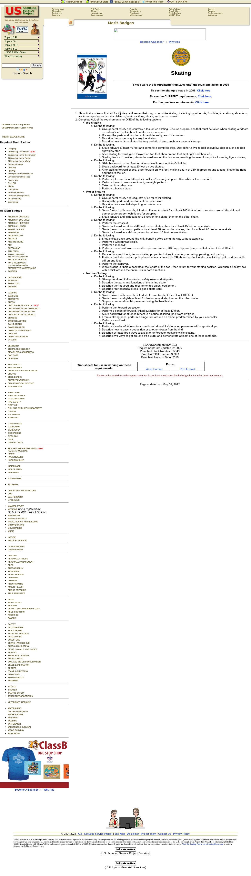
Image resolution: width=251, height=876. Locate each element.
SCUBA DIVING (15, 637)
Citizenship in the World (19, 161)
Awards (133, 9)
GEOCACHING (14, 433)
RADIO (11, 599)
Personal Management (18, 196)
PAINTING (12, 556)
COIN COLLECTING (17, 321)
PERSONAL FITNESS (18, 559)
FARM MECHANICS (16, 396)
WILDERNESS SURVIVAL (19, 727)
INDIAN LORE (14, 466)
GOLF (10, 439)
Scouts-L (56, 15)
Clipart (94, 11)
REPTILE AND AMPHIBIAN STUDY (24, 609)
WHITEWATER (14, 724)
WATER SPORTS (15, 714)
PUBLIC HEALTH (15, 587)
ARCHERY (12, 239)
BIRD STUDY (14, 283)
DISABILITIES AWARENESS (21, 352)
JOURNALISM (14, 478)
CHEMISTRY (13, 299)
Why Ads (49, 789)
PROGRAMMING (15, 584)
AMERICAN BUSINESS (18, 217)
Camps (211, 9)
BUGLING (12, 287)
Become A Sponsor (26, 789)
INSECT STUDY (15, 469)
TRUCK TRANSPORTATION (20, 696)
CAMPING (12, 293)
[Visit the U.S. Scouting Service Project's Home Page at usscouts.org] (22, 17)
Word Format (154, 369)
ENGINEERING (15, 377)
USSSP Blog (174, 15)
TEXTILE (12, 687)
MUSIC (11, 531)
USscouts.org (136, 15)
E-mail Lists (174, 11)
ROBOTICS (13, 615)
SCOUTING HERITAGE (18, 634)
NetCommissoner (215, 13)
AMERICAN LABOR (17, 226)
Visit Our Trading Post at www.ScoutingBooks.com (202, 844)
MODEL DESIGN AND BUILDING (23, 522)
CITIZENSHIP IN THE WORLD (21, 315)
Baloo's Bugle (175, 9)
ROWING (12, 618)
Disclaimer (133, 833)
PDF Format (187, 369)
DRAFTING (13, 358)
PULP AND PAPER (16, 593)
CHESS (11, 302)
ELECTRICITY (14, 364)
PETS (10, 565)
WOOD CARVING (16, 730)
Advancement (58, 9)
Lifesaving (13, 189)
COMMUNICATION (16, 327)
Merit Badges (175, 13)
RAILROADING (15, 602)
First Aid (12, 183)
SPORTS (12, 668)
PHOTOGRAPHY (15, 568)
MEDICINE (12, 509)
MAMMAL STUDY (16, 506)
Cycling (11, 170)
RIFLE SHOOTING (16, 612)
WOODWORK (14, 733)
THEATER (12, 690)
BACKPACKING (15, 277)
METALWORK (14, 515)
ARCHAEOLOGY (15, 235)
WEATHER (12, 718)
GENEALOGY (14, 430)
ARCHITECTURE (15, 242)
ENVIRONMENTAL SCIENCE (21, 383)
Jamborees (57, 13)
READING (12, 606)
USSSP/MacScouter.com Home (17, 128)
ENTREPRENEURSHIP (18, 380)
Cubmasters (135, 11)
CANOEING (13, 296)
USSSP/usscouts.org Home (16, 124)
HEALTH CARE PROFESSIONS (25, 449)
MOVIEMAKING (15, 528)
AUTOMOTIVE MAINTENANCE (22, 268)
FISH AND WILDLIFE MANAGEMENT (25, 408)
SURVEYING (14, 674)
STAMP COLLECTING (18, 671)
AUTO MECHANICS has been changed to (18, 264)
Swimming (13, 202)
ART (10, 245)
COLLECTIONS (15, 324)
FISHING (12, 411)
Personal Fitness (16, 192)
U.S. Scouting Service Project (95, 833)
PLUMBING (13, 577)
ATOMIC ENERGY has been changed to (18, 255)
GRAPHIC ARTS (15, 442)
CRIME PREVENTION (18, 337)
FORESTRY (13, 417)
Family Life (13, 180)
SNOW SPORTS (15, 659)
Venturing (212, 15)
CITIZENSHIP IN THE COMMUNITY (24, 308)
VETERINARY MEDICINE (19, 702)
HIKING (11, 454)
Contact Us (164, 833)
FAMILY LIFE (14, 392)
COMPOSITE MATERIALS (20, 330)
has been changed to (18, 711)
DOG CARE (13, 355)
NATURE (12, 537)
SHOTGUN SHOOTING (18, 646)
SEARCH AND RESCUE (19, 643)
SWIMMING (13, 681)
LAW (10, 494)
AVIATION (12, 271)
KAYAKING (13, 484)
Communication (15, 164)
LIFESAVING (14, 500)
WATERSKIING (14, 708)
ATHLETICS (13, 251)
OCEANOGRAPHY (16, 546)
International (96, 13)
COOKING (12, 333)
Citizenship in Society (21, 152)
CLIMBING (12, 318)
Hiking (11, 186)
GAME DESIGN (15, 424)
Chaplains (56, 11)
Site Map (120, 833)
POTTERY (12, 581)
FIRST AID (12, 405)
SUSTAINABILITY (16, 677)
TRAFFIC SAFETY (16, 693)
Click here (203, 90)
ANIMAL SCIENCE (16, 229)
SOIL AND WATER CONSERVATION (24, 662)
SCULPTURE (14, 640)
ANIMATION (13, 232)
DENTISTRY (13, 346)
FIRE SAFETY (14, 402)
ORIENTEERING (15, 549)
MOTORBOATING (16, 525)
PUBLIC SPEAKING (17, 590)
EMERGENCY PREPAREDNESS (22, 371)
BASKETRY (13, 280)
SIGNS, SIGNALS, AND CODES (22, 649)
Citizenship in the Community (22, 155)
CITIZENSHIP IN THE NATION (21, 311)
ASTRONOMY (14, 248)
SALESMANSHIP (16, 627)
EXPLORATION (15, 386)
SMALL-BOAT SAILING (18, 655)
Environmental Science (19, 177)
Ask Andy (95, 9)
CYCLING (12, 340)
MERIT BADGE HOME (13, 137)
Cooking (12, 167)
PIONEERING (14, 571)
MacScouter (135, 13)
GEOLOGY (13, 436)
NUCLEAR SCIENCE (17, 260)
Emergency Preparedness (20, 174)
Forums (211, 11)
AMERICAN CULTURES (18, 220)
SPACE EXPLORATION (18, 665)
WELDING (12, 721)
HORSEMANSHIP (16, 460)
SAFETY (12, 624)
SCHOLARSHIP (15, 630)
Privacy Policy (181, 833)
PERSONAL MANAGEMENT (21, 562)
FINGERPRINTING (16, 399)
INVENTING (13, 472)
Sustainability (14, 199)
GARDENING (14, 427)
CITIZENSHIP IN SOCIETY (23, 305)
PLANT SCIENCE (16, 574)
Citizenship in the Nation (19, 158)
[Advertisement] (34, 100)
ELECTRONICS (15, 368)
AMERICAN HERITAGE (18, 223)
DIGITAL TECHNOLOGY (19, 349)
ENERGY (12, 374)
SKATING (12, 652)
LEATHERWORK (15, 497)
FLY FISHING (14, 414)
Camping (12, 149)
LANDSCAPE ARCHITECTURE (22, 491)
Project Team (148, 833)
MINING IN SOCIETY (17, 519)
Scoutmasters (97, 15)
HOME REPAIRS (15, 457)
